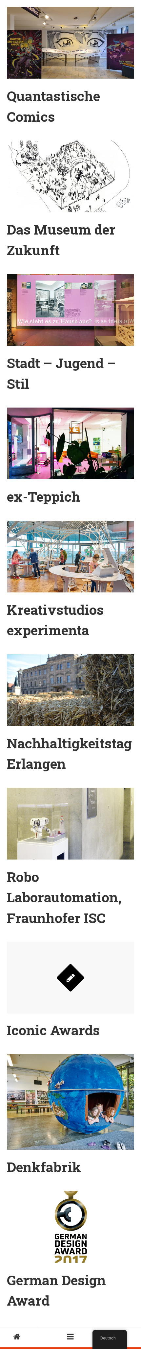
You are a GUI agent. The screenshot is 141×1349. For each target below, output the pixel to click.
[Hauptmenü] (70, 1336)
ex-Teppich (43, 496)
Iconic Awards (53, 1030)
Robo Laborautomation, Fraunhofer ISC (64, 897)
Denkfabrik (44, 1167)
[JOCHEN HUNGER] (18, 1336)
